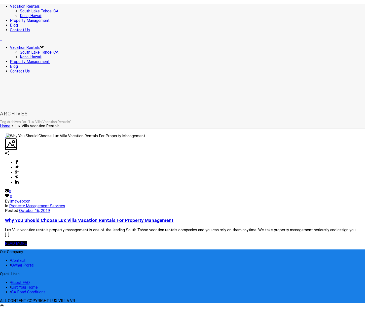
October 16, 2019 (34, 210)
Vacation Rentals (25, 6)
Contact (18, 260)
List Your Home (24, 287)
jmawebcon (20, 201)
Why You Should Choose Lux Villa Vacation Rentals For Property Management (89, 220)
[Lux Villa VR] (1, 38)
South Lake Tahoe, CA (39, 11)
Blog (14, 25)
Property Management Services (37, 206)
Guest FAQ (20, 282)
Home (5, 126)
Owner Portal (22, 265)
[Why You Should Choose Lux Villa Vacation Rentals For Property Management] (5, 136)
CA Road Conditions (28, 292)
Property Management (30, 20)
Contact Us (20, 30)
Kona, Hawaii (30, 15)
